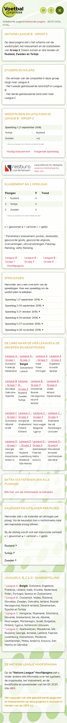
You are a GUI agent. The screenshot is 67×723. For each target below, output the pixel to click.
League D (12, 629)
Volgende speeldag (46, 151)
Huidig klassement (18, 151)
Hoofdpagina (15, 265)
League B (12, 597)
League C (12, 613)
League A (12, 585)
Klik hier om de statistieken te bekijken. (29, 492)
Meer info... (39, 171)
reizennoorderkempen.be (46, 168)
